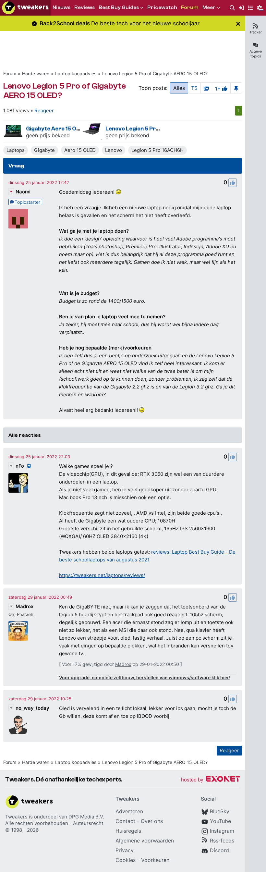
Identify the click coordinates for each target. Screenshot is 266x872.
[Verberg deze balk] (238, 23)
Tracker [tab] (255, 32)
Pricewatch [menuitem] (162, 7)
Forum (9, 73)
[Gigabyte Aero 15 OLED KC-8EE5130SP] (13, 131)
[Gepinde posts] (236, 88)
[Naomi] (18, 218)
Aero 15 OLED (80, 150)
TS (194, 88)
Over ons (152, 821)
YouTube (220, 821)
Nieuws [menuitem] (61, 7)
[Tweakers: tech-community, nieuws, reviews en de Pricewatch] (25, 8)
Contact (125, 821)
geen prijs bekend (48, 135)
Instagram (222, 831)
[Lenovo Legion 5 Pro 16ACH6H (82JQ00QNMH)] (92, 131)
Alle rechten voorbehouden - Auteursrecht (54, 823)
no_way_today (32, 708)
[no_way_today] (18, 725)
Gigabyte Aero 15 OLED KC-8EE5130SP (76, 129)
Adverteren (129, 811)
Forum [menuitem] (190, 7)
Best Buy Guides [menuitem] (119, 7)
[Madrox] (18, 631)
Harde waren (35, 73)
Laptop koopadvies (75, 73)
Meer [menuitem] (209, 7)
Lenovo (113, 150)
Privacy (124, 850)
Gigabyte (44, 150)
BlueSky (219, 811)
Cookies (125, 860)
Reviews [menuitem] (84, 7)
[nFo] (18, 483)
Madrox (24, 606)
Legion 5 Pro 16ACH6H (157, 150)
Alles (179, 88)
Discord (219, 850)
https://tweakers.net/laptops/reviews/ (102, 575)
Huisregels (128, 831)
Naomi (23, 192)
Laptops (15, 150)
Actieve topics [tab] (255, 53)
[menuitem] (232, 8)
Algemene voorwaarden (144, 840)
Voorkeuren (155, 860)
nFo (20, 466)
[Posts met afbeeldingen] (206, 88)
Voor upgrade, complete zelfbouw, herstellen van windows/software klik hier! (144, 677)
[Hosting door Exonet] (210, 780)
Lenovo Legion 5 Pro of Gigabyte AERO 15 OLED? (155, 73)
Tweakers (16, 817)
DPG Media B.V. (86, 817)
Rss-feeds (222, 840)
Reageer (44, 110)
